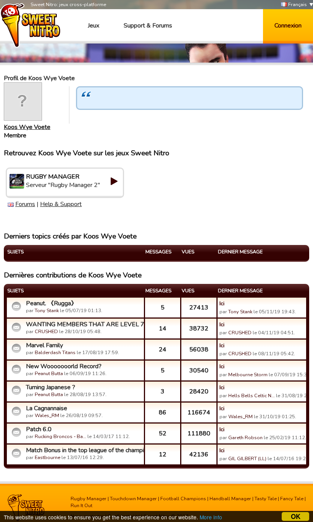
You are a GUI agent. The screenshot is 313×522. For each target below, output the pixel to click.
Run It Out (81, 505)
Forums (25, 204)
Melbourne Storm (248, 374)
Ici (221, 303)
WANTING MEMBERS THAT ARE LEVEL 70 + (84, 324)
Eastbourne (47, 457)
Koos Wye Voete (27, 127)
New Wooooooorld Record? (64, 366)
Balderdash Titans (55, 352)
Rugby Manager (88, 498)
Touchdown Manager (133, 498)
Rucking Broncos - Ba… (60, 436)
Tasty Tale (266, 498)
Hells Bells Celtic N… (251, 395)
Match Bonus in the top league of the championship (84, 450)
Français (297, 4)
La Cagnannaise (46, 408)
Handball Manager (230, 498)
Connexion (288, 25)
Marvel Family (44, 345)
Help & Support (61, 204)
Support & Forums (148, 25)
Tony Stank (47, 310)
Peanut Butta (49, 373)
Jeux (93, 25)
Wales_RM (47, 415)
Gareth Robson (245, 437)
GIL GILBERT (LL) (247, 458)
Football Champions (183, 498)
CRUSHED (46, 331)
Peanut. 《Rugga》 (51, 303)
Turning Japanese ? (50, 387)
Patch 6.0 (39, 429)
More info (211, 517)
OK (295, 516)
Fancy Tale (291, 498)
